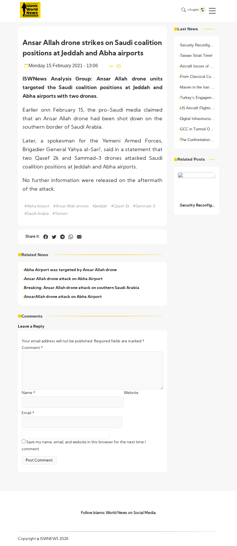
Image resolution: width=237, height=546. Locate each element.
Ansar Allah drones (71, 206)
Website (131, 393)
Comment (32, 348)
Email (28, 413)
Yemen (60, 214)
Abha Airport (36, 206)
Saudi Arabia (36, 214)
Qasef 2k (120, 206)
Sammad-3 (144, 206)
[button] (212, 11)
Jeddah (99, 206)
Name (29, 393)
